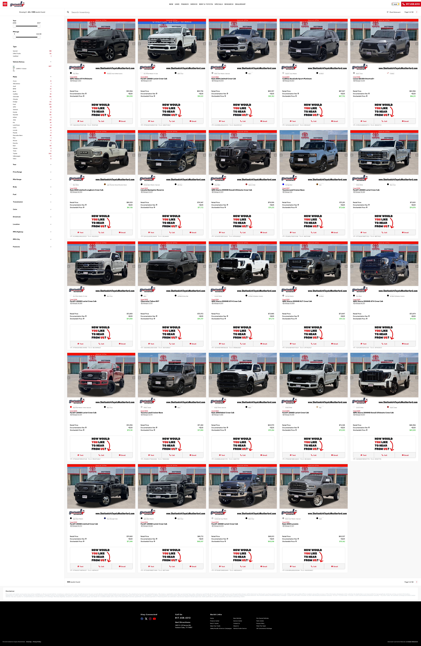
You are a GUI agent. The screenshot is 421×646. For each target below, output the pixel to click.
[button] (133, 44)
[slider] (14, 26)
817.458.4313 (412, 4)
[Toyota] (5, 4)
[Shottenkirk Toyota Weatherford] (17, 4)
